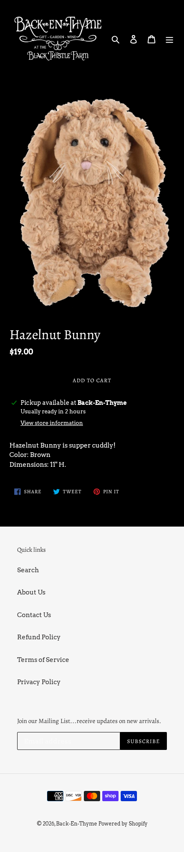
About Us (31, 592)
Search (28, 570)
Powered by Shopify (123, 823)
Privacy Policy (39, 682)
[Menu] (169, 38)
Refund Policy (39, 637)
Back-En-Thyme (76, 823)
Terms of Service (43, 660)
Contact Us (34, 615)
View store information (52, 423)
